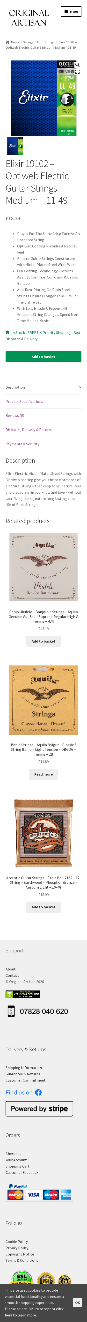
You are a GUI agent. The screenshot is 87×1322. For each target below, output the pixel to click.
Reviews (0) (15, 415)
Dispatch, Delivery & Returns (29, 429)
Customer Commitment (26, 1080)
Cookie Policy (17, 1241)
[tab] (44, 387)
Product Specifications (24, 401)
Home (15, 42)
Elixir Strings (46, 42)
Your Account (16, 1159)
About (11, 969)
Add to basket (43, 356)
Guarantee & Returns (23, 1073)
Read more (43, 774)
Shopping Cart (17, 1166)
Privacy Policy (17, 1247)
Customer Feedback (22, 1172)
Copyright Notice (20, 1254)
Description (15, 387)
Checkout (13, 1153)
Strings (28, 42)
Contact (12, 975)
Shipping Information (24, 1067)
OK (77, 1302)
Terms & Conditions (22, 1260)
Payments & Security (22, 443)
